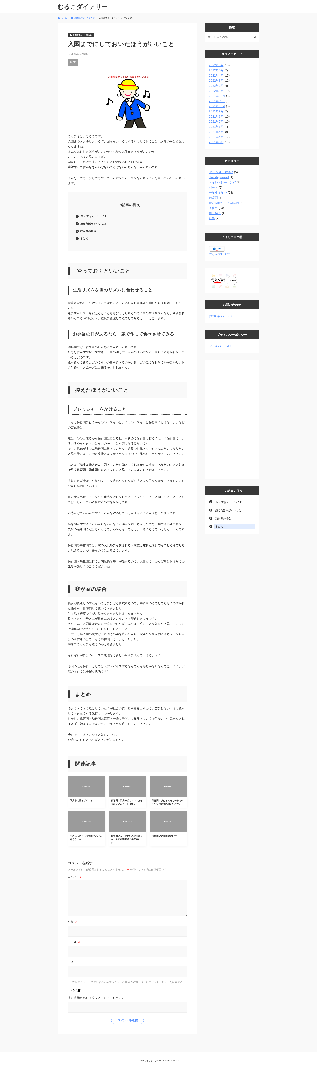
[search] (254, 36)
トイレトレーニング (222, 182)
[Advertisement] (232, 420)
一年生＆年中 (218, 192)
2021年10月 (217, 106)
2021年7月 (216, 121)
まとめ (84, 238)
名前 (73, 921)
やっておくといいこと (94, 216)
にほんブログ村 (219, 254)
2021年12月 (217, 96)
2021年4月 (216, 137)
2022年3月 (216, 80)
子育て (213, 208)
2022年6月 (216, 65)
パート (213, 187)
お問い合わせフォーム (224, 316)
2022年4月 (216, 75)
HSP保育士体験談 (221, 172)
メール (74, 942)
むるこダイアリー (83, 7)
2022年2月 (216, 85)
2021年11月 (217, 101)
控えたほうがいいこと (93, 223)
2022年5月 (216, 70)
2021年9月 (216, 111)
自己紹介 (215, 213)
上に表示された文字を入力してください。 (96, 997)
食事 (212, 218)
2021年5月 (216, 131)
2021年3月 (216, 142)
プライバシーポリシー (224, 346)
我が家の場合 (88, 231)
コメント (75, 876)
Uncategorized (219, 177)
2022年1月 (216, 90)
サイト (72, 962)
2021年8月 (216, 116)
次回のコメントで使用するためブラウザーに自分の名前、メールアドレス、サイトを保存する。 (128, 982)
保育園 (213, 197)
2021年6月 (216, 126)
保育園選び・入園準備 (224, 202)
